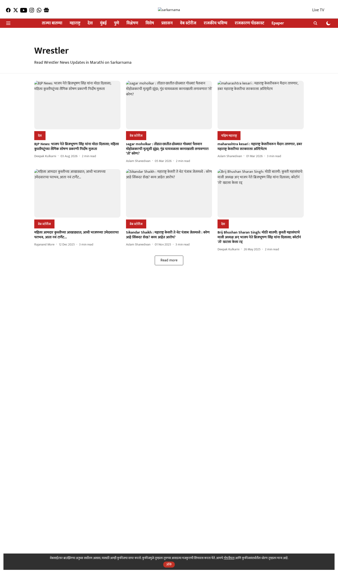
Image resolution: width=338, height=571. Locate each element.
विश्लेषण (132, 23)
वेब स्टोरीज (188, 23)
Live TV (318, 10)
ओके (169, 564)
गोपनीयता (229, 558)
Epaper (278, 23)
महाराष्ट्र (75, 23)
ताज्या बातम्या (52, 23)
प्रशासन (167, 23)
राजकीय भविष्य (215, 23)
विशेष (150, 23)
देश (90, 23)
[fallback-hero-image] (77, 105)
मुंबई (103, 23)
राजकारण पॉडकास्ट (249, 23)
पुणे (116, 23)
